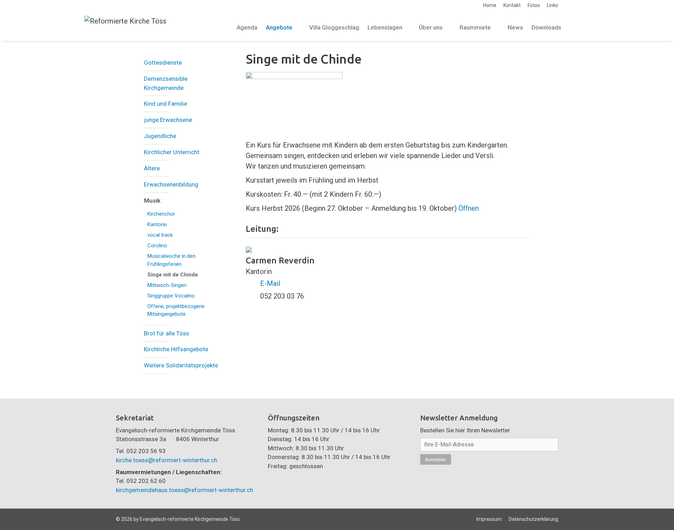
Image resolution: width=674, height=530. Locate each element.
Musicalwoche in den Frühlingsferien (171, 260)
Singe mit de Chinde (172, 274)
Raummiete (475, 27)
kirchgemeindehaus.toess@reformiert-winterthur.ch (184, 489)
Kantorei (157, 224)
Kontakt (512, 5)
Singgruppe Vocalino (171, 296)
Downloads (546, 27)
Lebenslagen (385, 27)
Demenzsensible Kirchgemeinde (165, 83)
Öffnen (468, 208)
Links (552, 5)
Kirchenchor (161, 214)
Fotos (534, 5)
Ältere (152, 168)
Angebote (279, 27)
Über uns (431, 27)
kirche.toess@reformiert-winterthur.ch (166, 460)
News (515, 27)
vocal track (160, 235)
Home (489, 5)
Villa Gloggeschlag (334, 27)
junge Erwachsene (168, 119)
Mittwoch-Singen (166, 285)
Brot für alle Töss (166, 333)
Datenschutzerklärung (533, 519)
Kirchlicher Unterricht (171, 152)
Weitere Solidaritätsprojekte (181, 365)
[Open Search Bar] (582, 27)
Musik (152, 200)
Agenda (247, 27)
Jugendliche (160, 135)
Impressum (489, 519)
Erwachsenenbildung (171, 184)
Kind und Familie (165, 103)
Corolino (157, 245)
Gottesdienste (163, 62)
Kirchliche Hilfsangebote (176, 349)
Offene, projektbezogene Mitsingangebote (176, 310)
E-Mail (270, 283)
